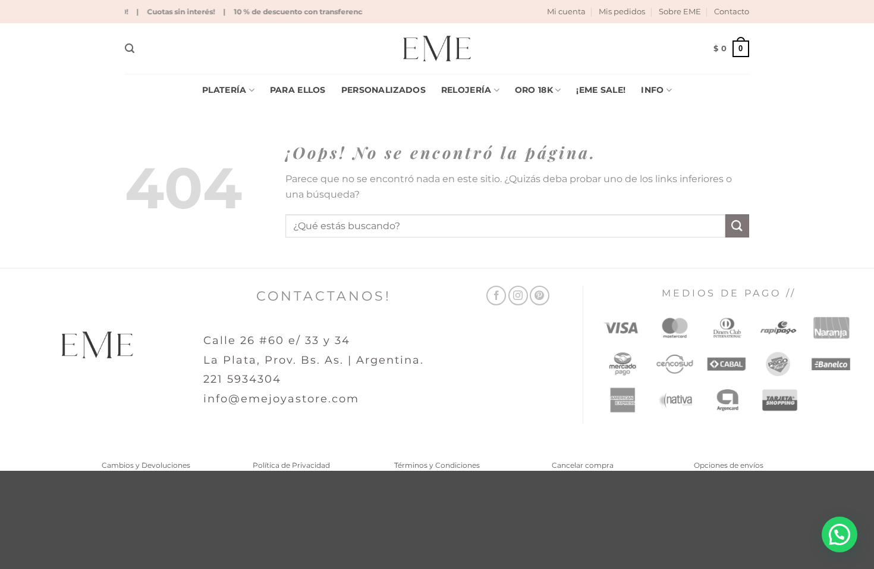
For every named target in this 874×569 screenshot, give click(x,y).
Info (652, 90)
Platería (224, 90)
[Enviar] (737, 225)
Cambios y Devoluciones (146, 465)
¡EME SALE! (600, 90)
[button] (129, 48)
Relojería (466, 90)
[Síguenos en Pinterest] (539, 295)
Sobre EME (680, 11)
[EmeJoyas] (437, 48)
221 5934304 (242, 379)
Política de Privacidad (291, 465)
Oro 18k (534, 90)
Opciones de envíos (728, 465)
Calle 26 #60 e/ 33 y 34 (276, 340)
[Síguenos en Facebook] (496, 295)
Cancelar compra (583, 465)
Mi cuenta (566, 11)
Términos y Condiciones (437, 465)
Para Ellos (298, 90)
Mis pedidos (622, 11)
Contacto (731, 11)
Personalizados (383, 90)
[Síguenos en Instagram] (518, 295)
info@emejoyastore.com (281, 398)
